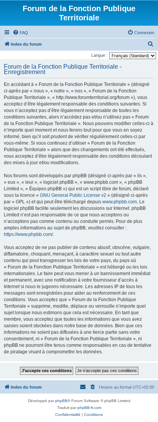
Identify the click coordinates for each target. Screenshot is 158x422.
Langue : (99, 55)
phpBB (61, 401)
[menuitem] (20, 32)
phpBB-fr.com (89, 408)
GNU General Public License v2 (73, 195)
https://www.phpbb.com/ (28, 234)
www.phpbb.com (119, 201)
